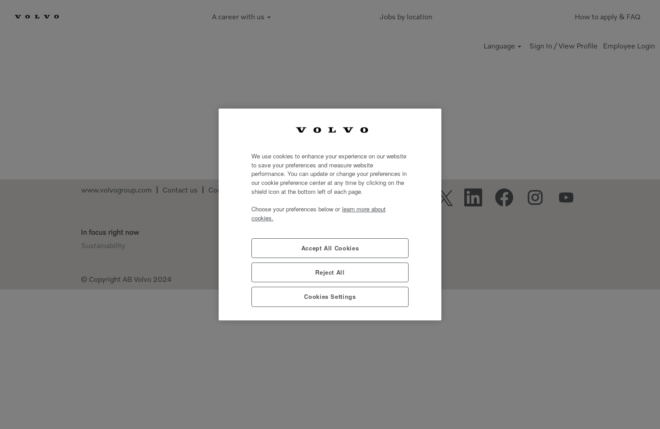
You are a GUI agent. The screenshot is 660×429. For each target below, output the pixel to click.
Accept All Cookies (330, 248)
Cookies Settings (330, 296)
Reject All (330, 272)
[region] (330, 214)
